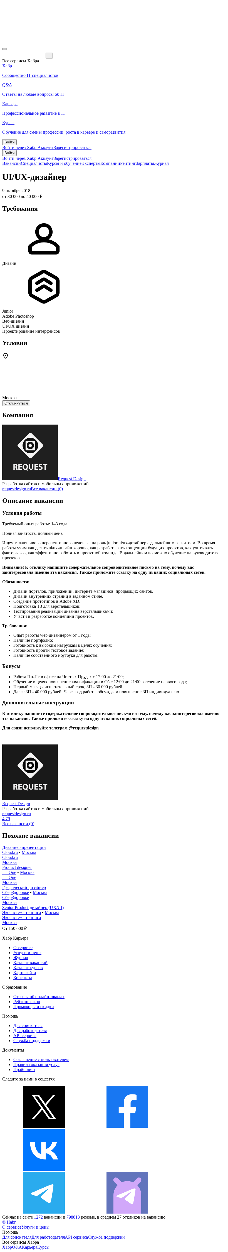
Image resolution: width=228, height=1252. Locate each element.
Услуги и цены (27, 952)
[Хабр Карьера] (24, 55)
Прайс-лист (24, 1069)
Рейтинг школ (26, 1001)
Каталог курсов (28, 967)
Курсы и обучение (64, 163)
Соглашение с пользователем (41, 1059)
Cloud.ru (10, 852)
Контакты (22, 977)
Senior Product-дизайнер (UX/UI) (33, 907)
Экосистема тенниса (21, 912)
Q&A (17, 1247)
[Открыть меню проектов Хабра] (4, 49)
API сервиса (24, 1035)
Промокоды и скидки (33, 1006)
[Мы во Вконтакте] (44, 1169)
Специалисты (34, 163)
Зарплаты (145, 163)
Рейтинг (128, 163)
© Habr (9, 1222)
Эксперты (90, 163)
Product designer (17, 867)
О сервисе (23, 947)
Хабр (7, 1247)
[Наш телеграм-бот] (127, 1212)
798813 (73, 1217)
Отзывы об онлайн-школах (39, 996)
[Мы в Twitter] (44, 1126)
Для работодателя (30, 1030)
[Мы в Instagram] (127, 1169)
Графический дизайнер (24, 887)
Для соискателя (28, 1025)
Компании (110, 163)
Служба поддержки (31, 1040)
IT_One (9, 872)
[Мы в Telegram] (44, 1212)
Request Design (72, 478)
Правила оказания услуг (36, 1064)
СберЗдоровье (15, 892)
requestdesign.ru (16, 488)
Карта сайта (24, 972)
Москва (29, 852)
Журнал (161, 163)
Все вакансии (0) (47, 488)
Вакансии (11, 163)
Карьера (29, 1247)
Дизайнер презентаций (24, 847)
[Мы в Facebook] (127, 1126)
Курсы (43, 1247)
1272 (38, 1217)
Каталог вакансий (30, 962)
